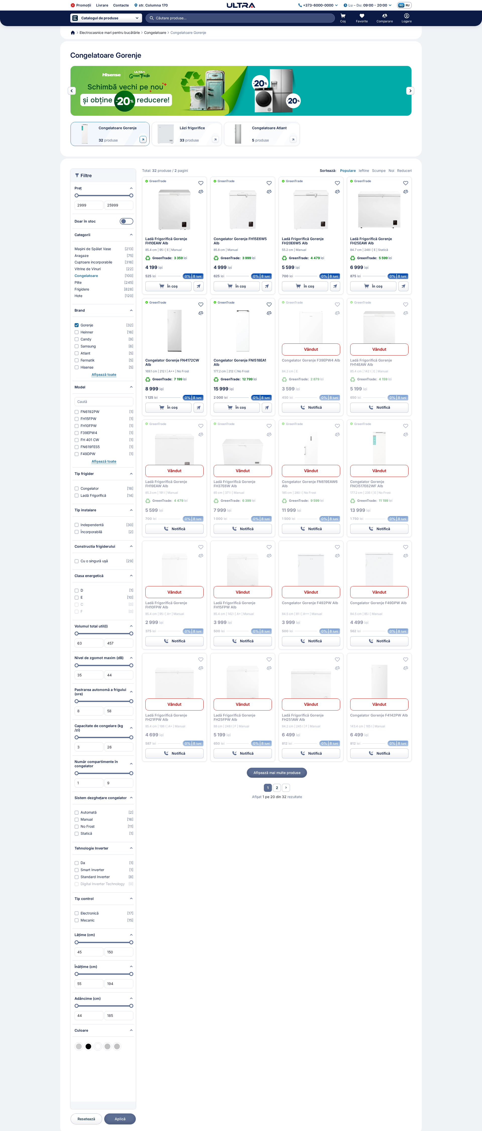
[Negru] (88, 1046)
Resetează (86, 1119)
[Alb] (98, 1046)
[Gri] (79, 1046)
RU (407, 5)
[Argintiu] (107, 1046)
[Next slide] (410, 91)
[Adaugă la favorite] (201, 183)
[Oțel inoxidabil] (117, 1046)
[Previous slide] (72, 91)
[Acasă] (241, 5)
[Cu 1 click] (199, 286)
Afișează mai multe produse (277, 772)
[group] (241, 91)
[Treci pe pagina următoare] (286, 788)
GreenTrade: (162, 258)
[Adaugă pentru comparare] (201, 191)
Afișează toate (104, 375)
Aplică (120, 1119)
